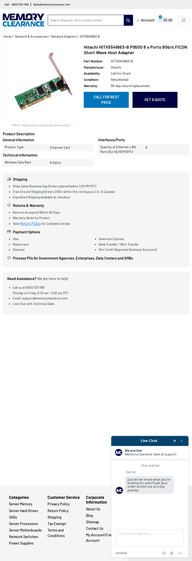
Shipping (55, 517)
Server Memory (20, 504)
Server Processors (23, 524)
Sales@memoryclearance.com (51, 4)
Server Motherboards (25, 530)
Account (147, 20)
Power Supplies (21, 543)
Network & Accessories (31, 36)
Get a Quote (155, 100)
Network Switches (23, 537)
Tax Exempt (57, 524)
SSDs (13, 517)
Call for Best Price (106, 100)
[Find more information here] (150, 496)
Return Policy (30, 223)
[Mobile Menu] (183, 20)
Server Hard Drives (23, 511)
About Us (93, 509)
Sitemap (92, 522)
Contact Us (94, 528)
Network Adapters (64, 36)
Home (8, 36)
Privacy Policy (59, 504)
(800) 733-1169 (20, 4)
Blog (89, 515)
